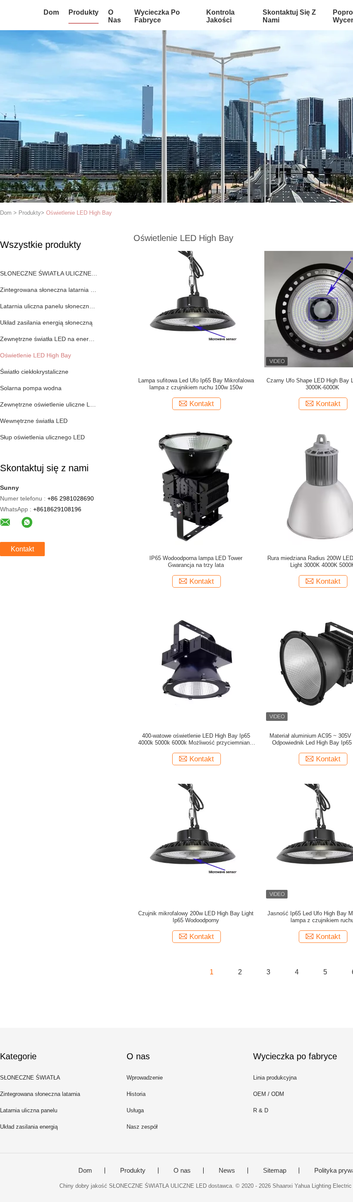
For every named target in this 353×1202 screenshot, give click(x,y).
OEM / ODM (268, 1094)
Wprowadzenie (145, 1077)
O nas (114, 16)
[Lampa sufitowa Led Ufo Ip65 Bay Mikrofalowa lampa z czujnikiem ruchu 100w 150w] (196, 308)
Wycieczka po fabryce (157, 16)
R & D (260, 1110)
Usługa (135, 1110)
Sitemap (274, 1171)
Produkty (83, 12)
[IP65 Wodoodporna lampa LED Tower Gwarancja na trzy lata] (196, 486)
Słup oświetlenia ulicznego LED (42, 437)
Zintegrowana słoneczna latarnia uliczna (49, 289)
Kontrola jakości (220, 16)
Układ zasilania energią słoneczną (46, 322)
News (227, 1171)
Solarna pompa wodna (31, 388)
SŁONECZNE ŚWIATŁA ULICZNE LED (49, 273)
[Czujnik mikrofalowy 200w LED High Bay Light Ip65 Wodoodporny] (196, 841)
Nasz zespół (142, 1127)
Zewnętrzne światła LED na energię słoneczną (49, 338)
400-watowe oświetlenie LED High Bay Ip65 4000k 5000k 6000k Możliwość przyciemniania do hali (196, 739)
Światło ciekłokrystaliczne (34, 371)
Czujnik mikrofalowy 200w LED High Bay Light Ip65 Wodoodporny (196, 916)
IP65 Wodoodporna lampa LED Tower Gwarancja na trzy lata (195, 561)
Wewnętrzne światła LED (34, 420)
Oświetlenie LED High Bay (79, 213)
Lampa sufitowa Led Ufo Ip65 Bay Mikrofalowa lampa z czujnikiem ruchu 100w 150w (196, 384)
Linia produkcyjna (275, 1077)
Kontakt (22, 549)
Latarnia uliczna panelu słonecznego (49, 306)
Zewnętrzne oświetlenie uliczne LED (49, 404)
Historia (136, 1094)
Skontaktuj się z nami (289, 16)
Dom (51, 12)
